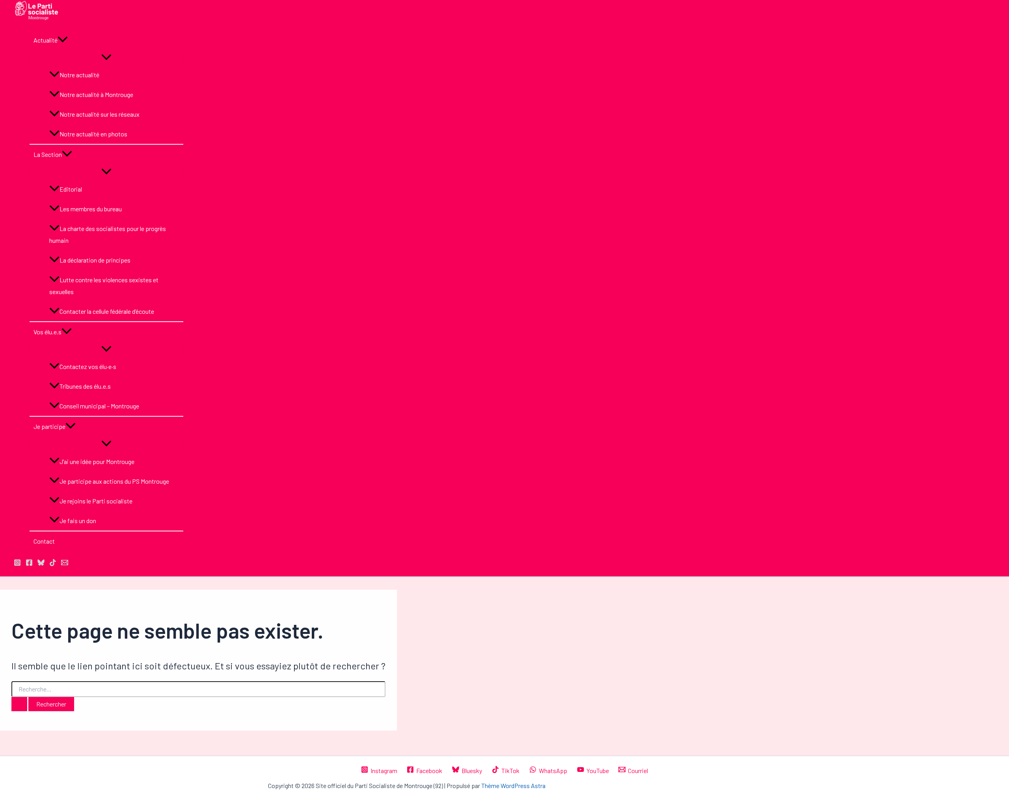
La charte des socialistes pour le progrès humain (107, 234)
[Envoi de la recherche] (19, 704)
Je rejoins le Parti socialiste (96, 501)
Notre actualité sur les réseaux (100, 114)
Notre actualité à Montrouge (96, 94)
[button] (63, 40)
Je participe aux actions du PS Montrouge (114, 481)
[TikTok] (52, 563)
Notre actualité (79, 74)
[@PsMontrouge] (17, 563)
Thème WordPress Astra (513, 785)
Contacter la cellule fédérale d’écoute (107, 311)
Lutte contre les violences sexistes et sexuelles (103, 285)
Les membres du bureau (91, 208)
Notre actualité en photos (93, 134)
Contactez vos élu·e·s (88, 366)
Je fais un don (78, 520)
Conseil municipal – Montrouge (99, 406)
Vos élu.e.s (47, 331)
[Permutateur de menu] (106, 57)
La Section (48, 154)
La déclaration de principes (95, 260)
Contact (44, 541)
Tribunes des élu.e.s (85, 386)
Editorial (71, 189)
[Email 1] (64, 563)
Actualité (46, 40)
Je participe (49, 426)
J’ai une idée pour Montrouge (97, 461)
